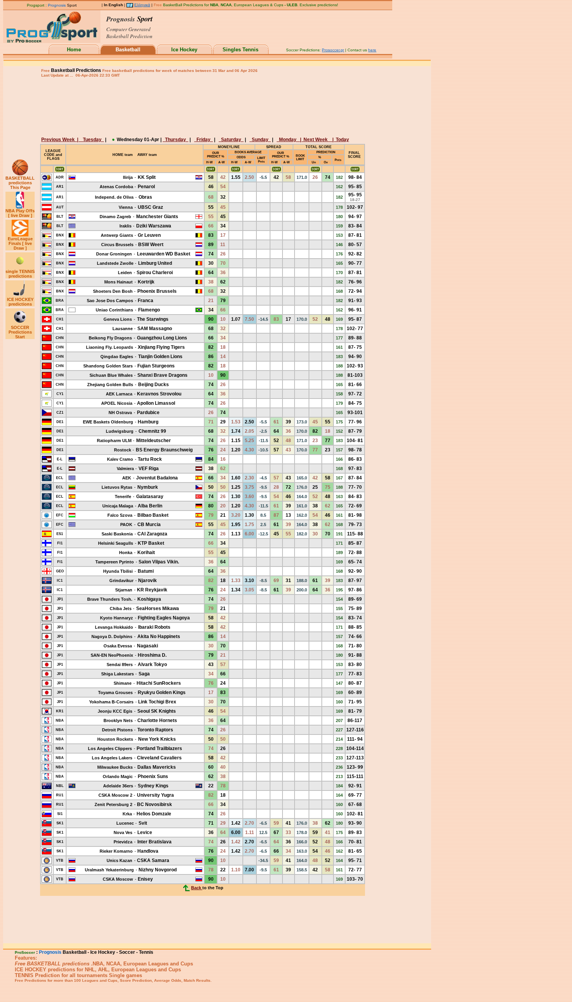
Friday (203, 139)
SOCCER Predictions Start (20, 332)
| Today (340, 139)
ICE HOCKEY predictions (20, 301)
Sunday (260, 139)
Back (196, 887)
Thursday (175, 139)
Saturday (231, 139)
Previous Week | (61, 139)
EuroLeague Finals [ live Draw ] (20, 243)
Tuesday (92, 139)
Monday (288, 139)
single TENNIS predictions (20, 273)
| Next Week (315, 139)
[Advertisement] (201, 106)
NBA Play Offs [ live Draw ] (20, 213)
